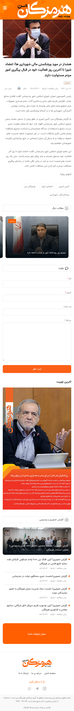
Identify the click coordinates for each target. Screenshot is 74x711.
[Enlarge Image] (37, 35)
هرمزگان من (29, 186)
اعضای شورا (47, 186)
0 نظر (25, 88)
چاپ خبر (8, 88)
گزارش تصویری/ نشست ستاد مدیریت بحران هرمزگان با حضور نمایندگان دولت (38, 591)
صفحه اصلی (50, 673)
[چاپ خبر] (19, 89)
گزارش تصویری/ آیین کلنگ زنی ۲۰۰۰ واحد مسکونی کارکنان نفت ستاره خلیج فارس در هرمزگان (37, 562)
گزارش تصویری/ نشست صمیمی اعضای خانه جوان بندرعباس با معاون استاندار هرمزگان (38, 548)
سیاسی (67, 83)
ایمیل (68, 292)
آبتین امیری (64, 186)
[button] (5, 8)
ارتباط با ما (24, 673)
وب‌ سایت (67, 306)
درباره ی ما (36, 673)
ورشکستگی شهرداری (59, 195)
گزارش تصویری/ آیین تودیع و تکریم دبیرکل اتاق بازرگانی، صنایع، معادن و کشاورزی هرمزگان (36, 608)
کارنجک (26, 707)
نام (69, 278)
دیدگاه (68, 320)
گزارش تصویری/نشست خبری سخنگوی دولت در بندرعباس (39, 576)
